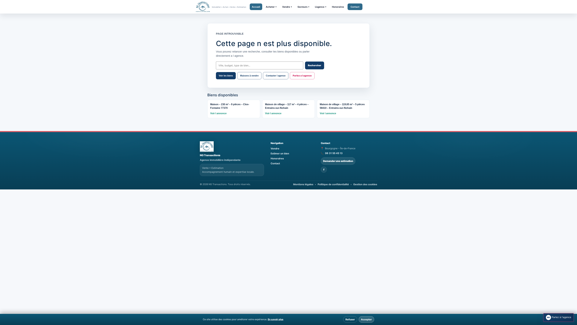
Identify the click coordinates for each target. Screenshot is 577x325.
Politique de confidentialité (333, 184)
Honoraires (338, 6)
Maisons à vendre (249, 75)
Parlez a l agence (302, 75)
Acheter (271, 6)
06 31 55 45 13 (334, 153)
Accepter (366, 319)
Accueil (256, 6)
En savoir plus (275, 319)
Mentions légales (303, 184)
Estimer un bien (280, 153)
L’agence (320, 6)
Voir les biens (226, 75)
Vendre (287, 6)
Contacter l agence (275, 75)
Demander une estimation (338, 160)
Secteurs (303, 6)
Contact (355, 6)
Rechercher (314, 65)
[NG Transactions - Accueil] (207, 146)
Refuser (350, 319)
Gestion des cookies (365, 184)
